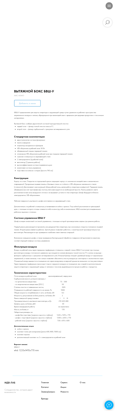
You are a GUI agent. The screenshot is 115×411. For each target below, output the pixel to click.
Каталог (45, 387)
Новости (64, 391)
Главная (45, 382)
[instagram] (20, 400)
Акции (63, 387)
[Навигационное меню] (109, 6)
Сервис (64, 382)
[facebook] (6, 400)
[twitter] (13, 400)
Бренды (44, 398)
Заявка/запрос (48, 391)
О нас (83, 382)
